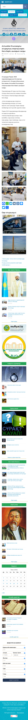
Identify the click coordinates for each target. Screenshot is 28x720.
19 (10, 583)
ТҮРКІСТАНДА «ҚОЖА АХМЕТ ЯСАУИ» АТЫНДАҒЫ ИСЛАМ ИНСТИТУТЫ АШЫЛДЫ (16, 315)
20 (14, 583)
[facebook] (11, 36)
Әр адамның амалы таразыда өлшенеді (16, 392)
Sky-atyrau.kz (20, 712)
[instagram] (15, 36)
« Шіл (3, 593)
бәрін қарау (14, 321)
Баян (12, 53)
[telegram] (3, 36)
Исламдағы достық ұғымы (12, 630)
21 (17, 583)
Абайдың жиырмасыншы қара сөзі (14, 555)
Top (26, 718)
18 (7, 583)
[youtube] (19, 36)
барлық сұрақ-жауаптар (14, 457)
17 (3, 583)
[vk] (23, 36)
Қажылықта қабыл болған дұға (14, 385)
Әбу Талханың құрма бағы (13, 398)
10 (3, 580)
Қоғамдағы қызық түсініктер (13, 444)
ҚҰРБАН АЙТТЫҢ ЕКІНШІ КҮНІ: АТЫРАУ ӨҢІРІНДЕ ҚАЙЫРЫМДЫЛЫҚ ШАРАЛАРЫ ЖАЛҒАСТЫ (16, 494)
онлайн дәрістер (14, 637)
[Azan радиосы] (13, 40)
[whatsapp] (7, 36)
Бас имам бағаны (14, 462)
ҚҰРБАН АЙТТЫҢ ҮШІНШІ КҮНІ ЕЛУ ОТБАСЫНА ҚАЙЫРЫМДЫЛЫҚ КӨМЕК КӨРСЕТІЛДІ (16, 488)
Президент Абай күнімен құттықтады (15, 549)
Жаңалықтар (20, 53)
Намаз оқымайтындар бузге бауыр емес (15, 451)
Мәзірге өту (8, 2)
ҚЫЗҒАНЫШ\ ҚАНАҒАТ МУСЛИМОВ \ (15, 624)
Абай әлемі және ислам (12, 543)
